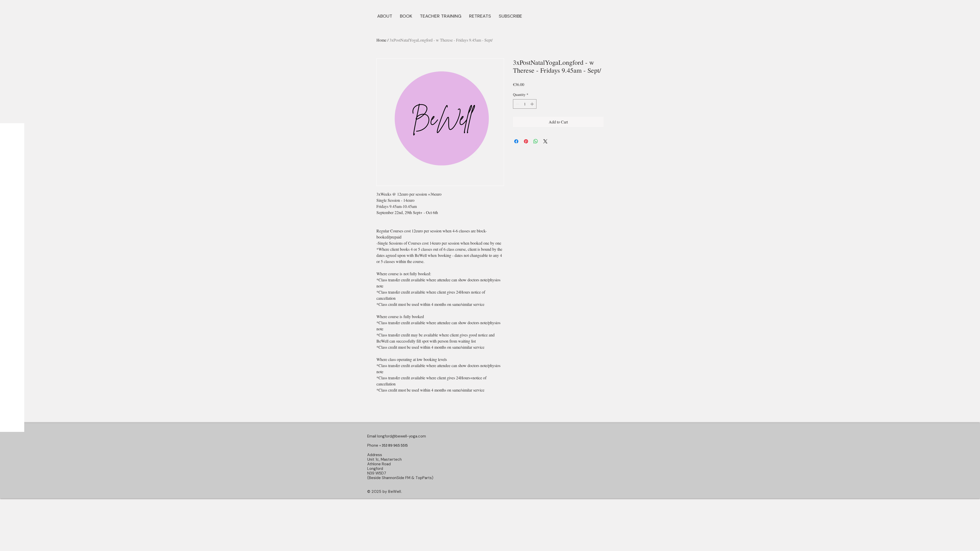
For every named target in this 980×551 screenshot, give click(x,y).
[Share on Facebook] (516, 141)
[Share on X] (545, 141)
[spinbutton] (524, 103)
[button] (406, 15)
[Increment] (532, 103)
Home (381, 40)
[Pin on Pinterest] (526, 141)
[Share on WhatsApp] (536, 141)
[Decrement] (517, 103)
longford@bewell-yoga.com (401, 436)
